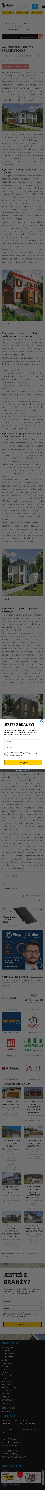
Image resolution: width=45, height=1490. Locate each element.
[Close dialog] (42, 721)
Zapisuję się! (23, 762)
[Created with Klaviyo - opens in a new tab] (22, 770)
